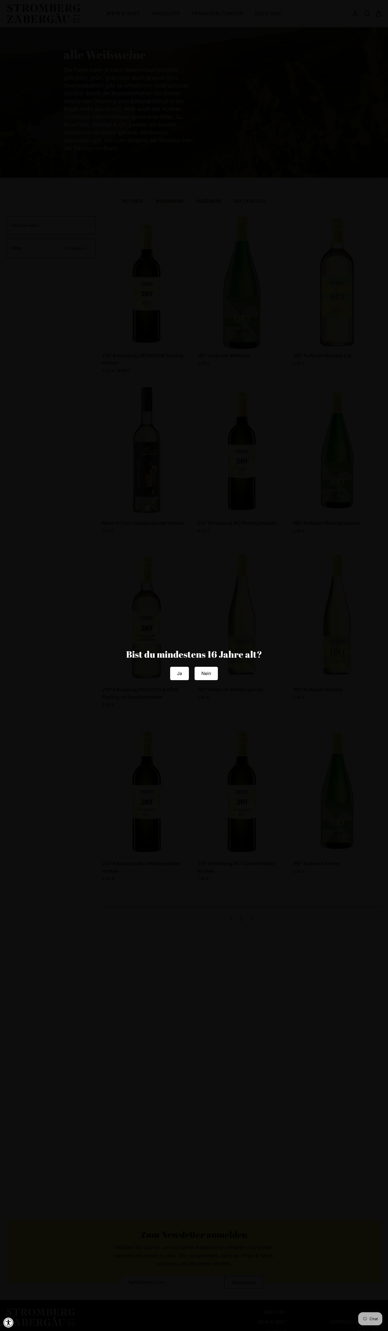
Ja (179, 673)
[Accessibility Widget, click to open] (8, 1322)
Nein (206, 673)
